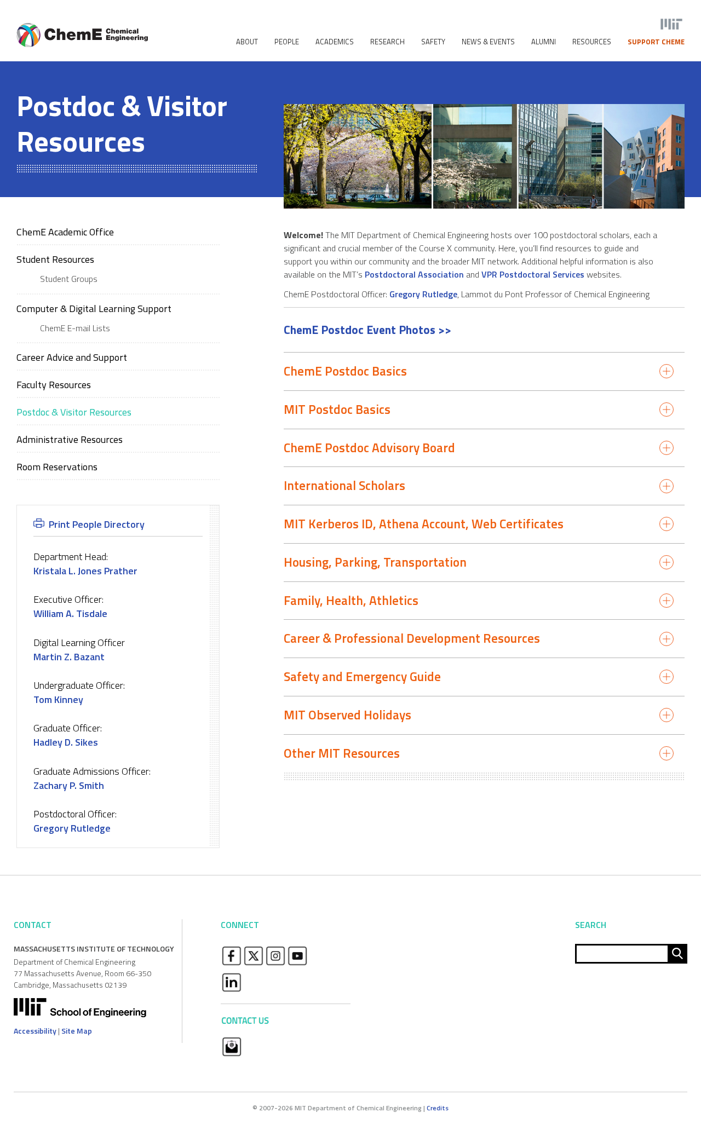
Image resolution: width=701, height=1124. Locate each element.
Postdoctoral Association (414, 274)
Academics (334, 42)
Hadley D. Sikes (65, 742)
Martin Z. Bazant (69, 656)
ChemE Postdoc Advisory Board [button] (369, 447)
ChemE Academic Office (65, 231)
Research (387, 42)
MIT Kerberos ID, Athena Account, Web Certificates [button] (424, 523)
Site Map (76, 1030)
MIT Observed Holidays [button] (347, 714)
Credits (438, 1108)
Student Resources (55, 259)
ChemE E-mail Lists (75, 328)
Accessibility (35, 1030)
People (286, 42)
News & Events (488, 42)
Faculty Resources (53, 384)
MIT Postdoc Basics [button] (337, 409)
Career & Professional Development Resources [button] (412, 638)
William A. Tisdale (70, 613)
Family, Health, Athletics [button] (351, 600)
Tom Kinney (58, 699)
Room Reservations (56, 466)
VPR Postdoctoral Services (532, 274)
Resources (591, 42)
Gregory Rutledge (423, 294)
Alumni (543, 42)
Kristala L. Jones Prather (85, 570)
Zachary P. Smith (68, 785)
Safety (433, 42)
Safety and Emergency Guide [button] (362, 676)
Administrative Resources (69, 439)
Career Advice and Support (71, 357)
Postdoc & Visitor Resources (73, 412)
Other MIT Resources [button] (342, 753)
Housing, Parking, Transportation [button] (375, 562)
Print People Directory (97, 524)
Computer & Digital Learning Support (93, 308)
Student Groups (68, 278)
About (247, 42)
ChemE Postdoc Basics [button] (345, 371)
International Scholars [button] (344, 485)
